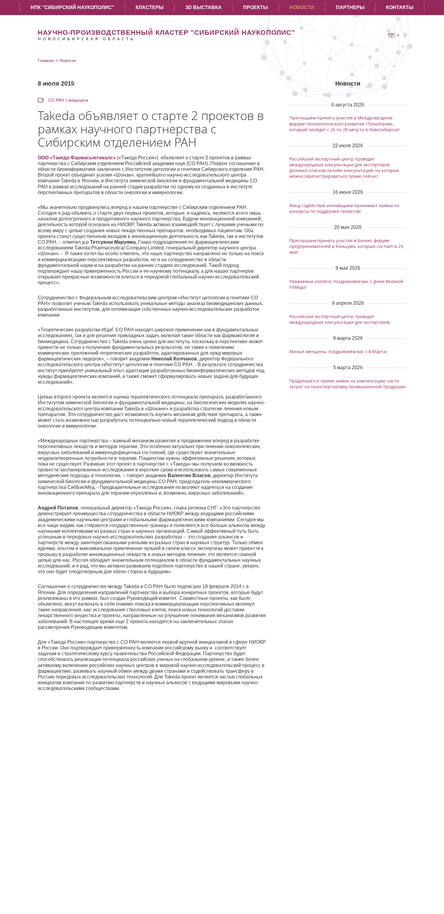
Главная (46, 60)
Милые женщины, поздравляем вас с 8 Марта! (338, 351)
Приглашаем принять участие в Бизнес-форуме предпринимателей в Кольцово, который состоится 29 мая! (346, 246)
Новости (301, 7)
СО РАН (56, 100)
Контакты (399, 7)
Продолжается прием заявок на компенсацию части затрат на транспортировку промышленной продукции (347, 383)
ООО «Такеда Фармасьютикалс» (77, 157)
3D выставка (203, 7)
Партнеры (350, 7)
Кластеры (150, 7)
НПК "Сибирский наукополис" (72, 7)
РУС (392, 35)
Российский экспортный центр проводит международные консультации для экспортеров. (340, 319)
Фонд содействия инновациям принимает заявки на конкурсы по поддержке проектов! (344, 208)
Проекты (255, 7)
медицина (78, 100)
